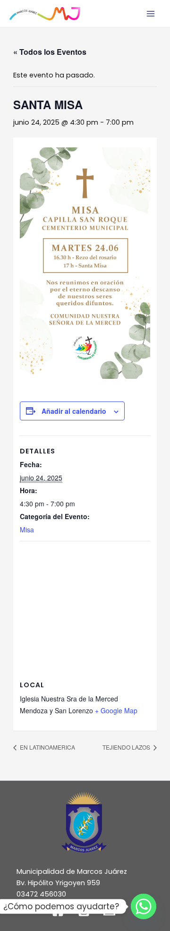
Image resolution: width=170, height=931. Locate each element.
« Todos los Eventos (49, 51)
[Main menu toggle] (151, 14)
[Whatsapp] (143, 906)
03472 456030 (41, 894)
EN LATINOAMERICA (46, 747)
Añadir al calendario (74, 411)
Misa (27, 529)
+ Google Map (116, 710)
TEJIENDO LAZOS (127, 747)
